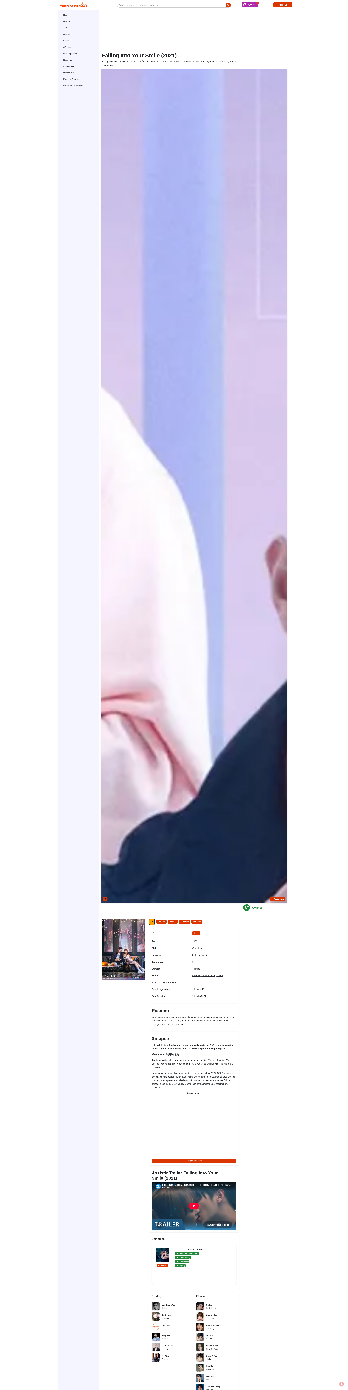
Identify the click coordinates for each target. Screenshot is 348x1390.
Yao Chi (209, 1335)
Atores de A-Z (69, 66)
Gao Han (210, 1376)
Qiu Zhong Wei (169, 1305)
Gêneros (67, 47)
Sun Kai (209, 1366)
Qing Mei (166, 1325)
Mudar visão (278, 899)
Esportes (172, 922)
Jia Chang (166, 1315)
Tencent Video (208, 975)
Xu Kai (209, 1305)
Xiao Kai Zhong (213, 1387)
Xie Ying (165, 1356)
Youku (220, 975)
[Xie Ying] (156, 1357)
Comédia (161, 922)
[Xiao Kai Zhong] (200, 1388)
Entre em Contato (71, 79)
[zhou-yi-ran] (200, 1357)
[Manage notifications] (341, 1384)
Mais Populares (70, 53)
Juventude (184, 922)
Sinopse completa (194, 1160)
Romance (196, 922)
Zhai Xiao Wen (213, 1325)
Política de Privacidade (73, 85)
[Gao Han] (200, 1378)
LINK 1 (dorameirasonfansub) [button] (187, 1254)
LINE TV (196, 975)
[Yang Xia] (156, 1337)
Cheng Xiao (211, 1315)
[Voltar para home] (338, 1384)
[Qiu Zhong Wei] (156, 1306)
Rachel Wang (212, 1346)
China (196, 933)
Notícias (66, 21)
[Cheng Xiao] (200, 1316)
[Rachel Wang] (200, 1347)
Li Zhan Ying (167, 1346)
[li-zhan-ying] (156, 1347)
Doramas (67, 34)
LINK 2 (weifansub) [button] (183, 1258)
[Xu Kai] (200, 1306)
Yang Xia (166, 1335)
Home (66, 15)
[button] (250, 4)
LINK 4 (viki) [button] (180, 1266)
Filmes (66, 41)
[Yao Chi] (200, 1337)
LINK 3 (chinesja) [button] (182, 1262)
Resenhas (67, 60)
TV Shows (67, 28)
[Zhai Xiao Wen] (200, 1326)
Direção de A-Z (69, 73)
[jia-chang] (156, 1316)
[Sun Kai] (200, 1367)
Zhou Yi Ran (211, 1356)
